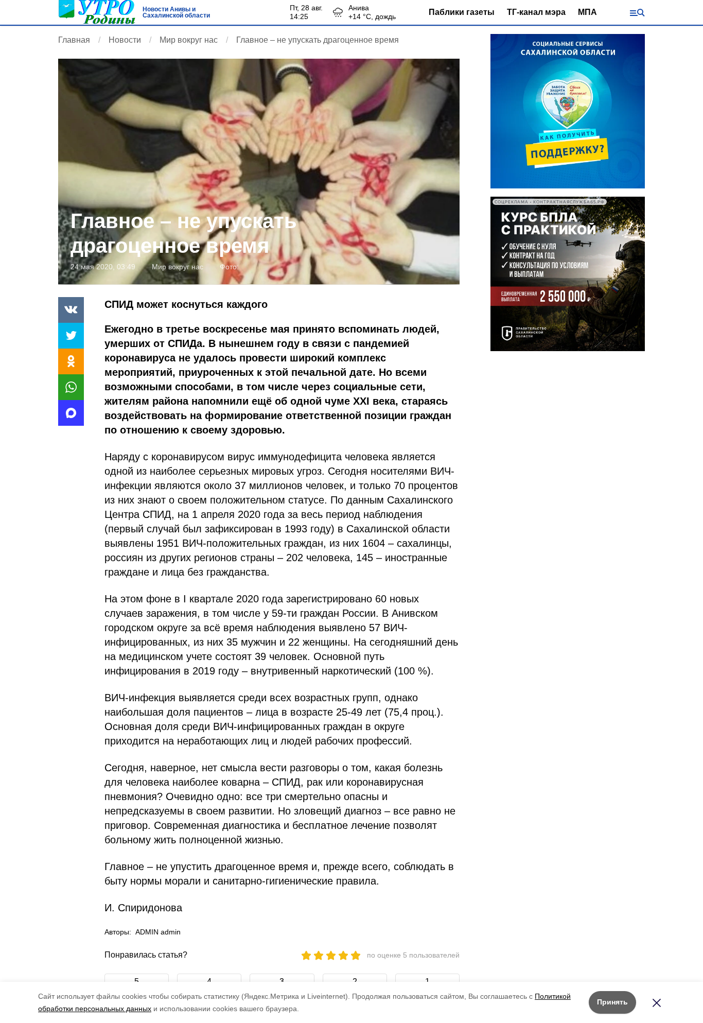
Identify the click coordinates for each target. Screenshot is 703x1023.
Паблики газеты (462, 12)
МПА (587, 12)
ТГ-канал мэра (536, 12)
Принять (612, 1002)
